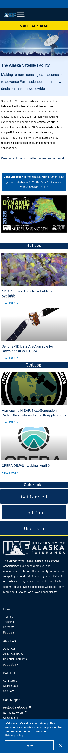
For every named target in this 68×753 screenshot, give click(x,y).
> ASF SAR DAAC (34, 25)
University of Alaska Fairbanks (27, 560)
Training (33, 365)
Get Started (10, 680)
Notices (33, 245)
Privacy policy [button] (14, 735)
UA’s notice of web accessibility (37, 591)
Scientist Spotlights (15, 658)
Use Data (8, 690)
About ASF (9, 648)
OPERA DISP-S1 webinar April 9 (26, 466)
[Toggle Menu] (21, 15)
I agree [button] (29, 745)
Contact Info (10, 717)
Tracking (8, 621)
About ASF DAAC (13, 653)
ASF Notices (10, 664)
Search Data (10, 685)
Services (8, 632)
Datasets (8, 626)
